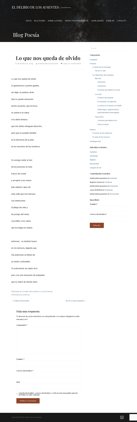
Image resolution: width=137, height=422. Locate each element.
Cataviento (101, 82)
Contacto (121, 21)
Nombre (20, 359)
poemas (26, 295)
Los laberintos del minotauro (103, 75)
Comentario (21, 325)
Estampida (94, 156)
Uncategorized (95, 141)
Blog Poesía (39, 21)
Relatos (93, 130)
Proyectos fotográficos (76, 21)
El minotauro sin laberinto (107, 102)
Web (18, 382)
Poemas (49, 291)
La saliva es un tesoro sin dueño (110, 106)
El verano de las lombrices (102, 133)
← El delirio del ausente (20, 301)
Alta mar (98, 78)
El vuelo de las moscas (101, 137)
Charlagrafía (97, 21)
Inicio (29, 21)
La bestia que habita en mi (107, 120)
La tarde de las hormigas (101, 67)
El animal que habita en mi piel (109, 90)
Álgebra (93, 160)
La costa (42, 291)
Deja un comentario (72, 63)
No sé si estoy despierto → (76, 301)
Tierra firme (99, 117)
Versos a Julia (100, 71)
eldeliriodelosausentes (48, 63)
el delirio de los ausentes (35, 7)
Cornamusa (102, 86)
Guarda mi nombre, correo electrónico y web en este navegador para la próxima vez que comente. (48, 394)
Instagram (93, 60)
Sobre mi (110, 21)
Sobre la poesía (55, 21)
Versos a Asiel (103, 124)
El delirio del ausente (30, 291)
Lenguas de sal (95, 168)
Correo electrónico (25, 371)
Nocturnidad (94, 164)
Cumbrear (93, 152)
